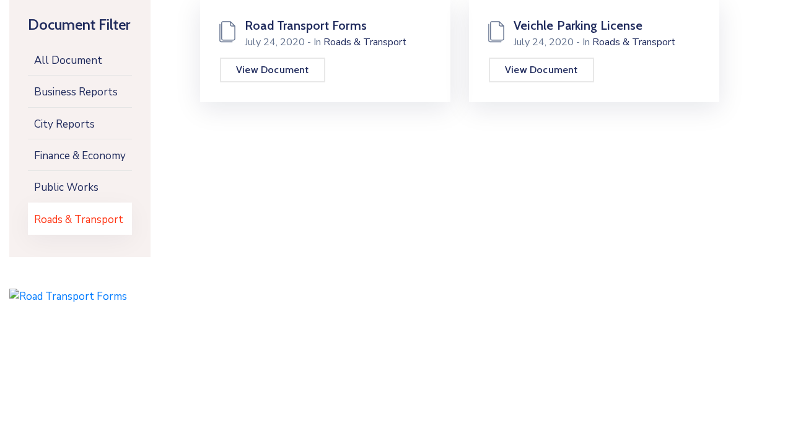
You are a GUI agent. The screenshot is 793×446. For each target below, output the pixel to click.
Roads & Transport (78, 219)
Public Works (66, 187)
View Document (272, 70)
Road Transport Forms (306, 25)
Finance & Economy (80, 156)
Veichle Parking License (578, 25)
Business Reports (76, 92)
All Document (68, 60)
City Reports (64, 124)
